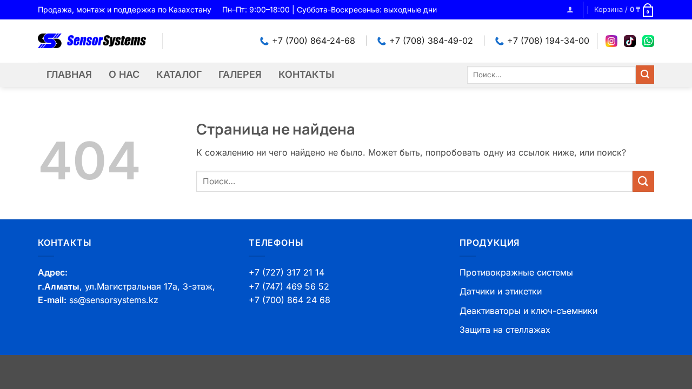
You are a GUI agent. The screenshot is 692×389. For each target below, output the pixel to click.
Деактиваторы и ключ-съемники (528, 310)
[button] (570, 9)
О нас (124, 74)
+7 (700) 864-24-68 (313, 40)
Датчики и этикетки (501, 291)
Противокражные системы (516, 272)
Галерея (240, 74)
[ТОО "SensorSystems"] (92, 40)
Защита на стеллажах (505, 329)
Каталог (179, 74)
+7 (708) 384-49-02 (431, 40)
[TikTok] (630, 41)
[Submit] (645, 74)
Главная (69, 74)
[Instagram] (611, 41)
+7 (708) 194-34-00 (548, 40)
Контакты (306, 74)
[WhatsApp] (648, 41)
